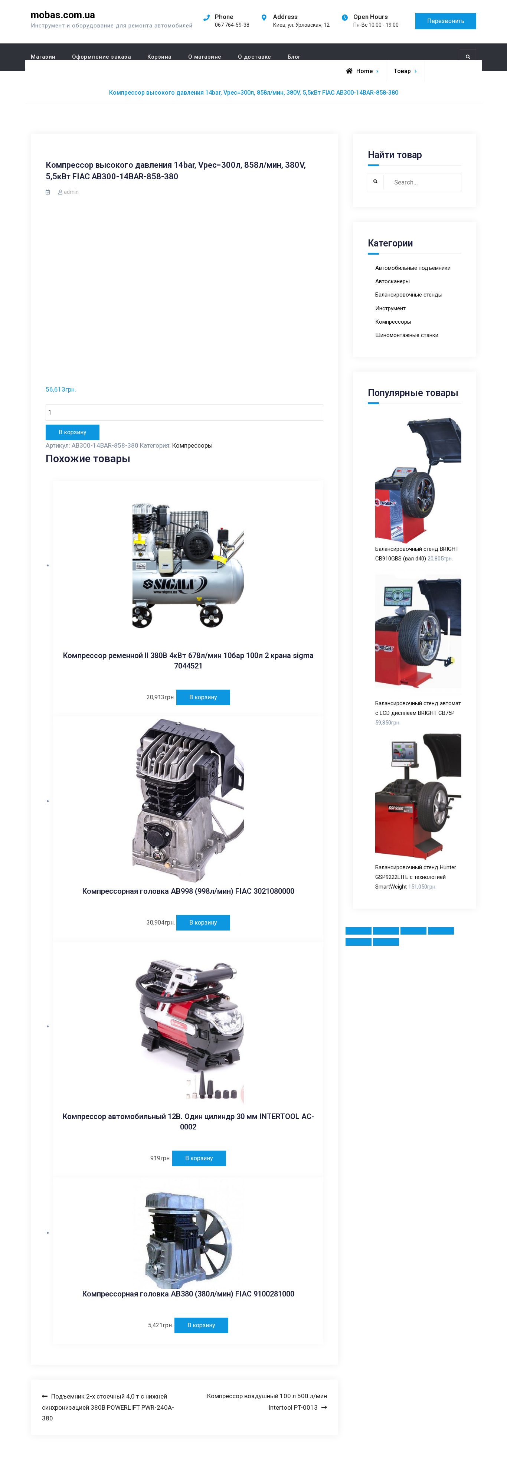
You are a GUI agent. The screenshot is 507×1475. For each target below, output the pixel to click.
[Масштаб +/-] (441, 931)
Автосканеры (392, 281)
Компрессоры (192, 445)
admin (71, 192)
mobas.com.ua (63, 14)
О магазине (205, 56)
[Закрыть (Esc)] (359, 931)
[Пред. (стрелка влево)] (359, 942)
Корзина (159, 56)
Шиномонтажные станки (406, 335)
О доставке (254, 56)
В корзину (72, 432)
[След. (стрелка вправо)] (386, 942)
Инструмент (390, 308)
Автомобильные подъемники (413, 268)
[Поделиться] (386, 931)
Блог (294, 56)
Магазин (43, 56)
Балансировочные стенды (408, 294)
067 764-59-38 (232, 25)
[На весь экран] (413, 931)
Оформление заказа (101, 56)
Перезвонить (445, 20)
